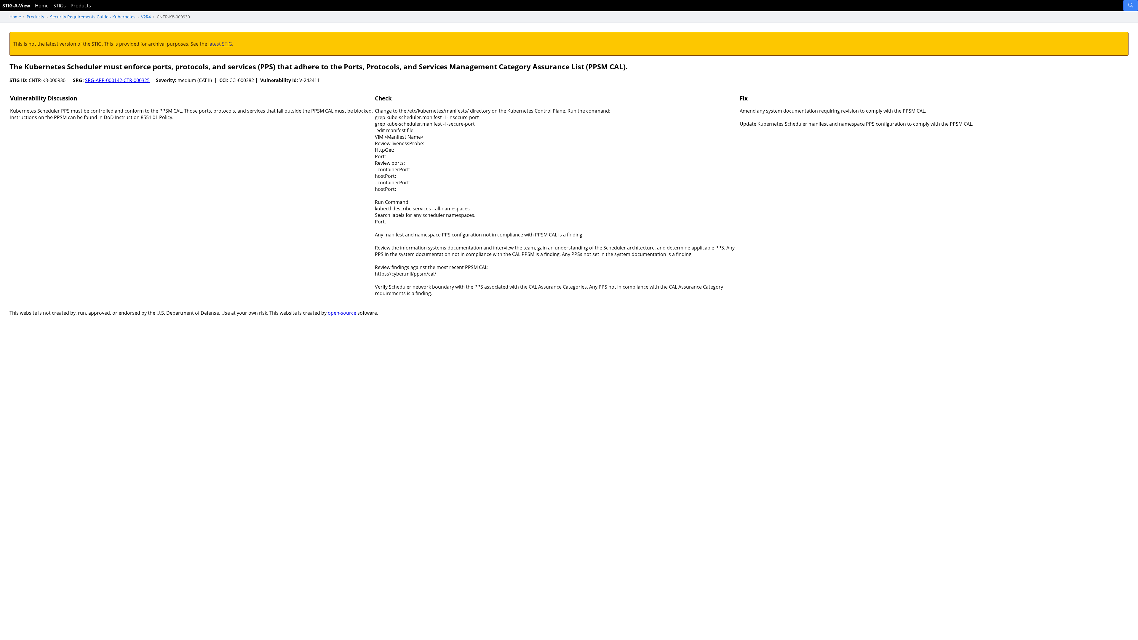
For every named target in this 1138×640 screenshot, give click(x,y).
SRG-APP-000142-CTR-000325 (117, 80)
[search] (1130, 5)
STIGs (59, 5)
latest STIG (220, 44)
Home (42, 5)
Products (81, 5)
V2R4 (146, 17)
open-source (342, 313)
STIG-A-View (16, 5)
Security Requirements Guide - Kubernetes (92, 17)
